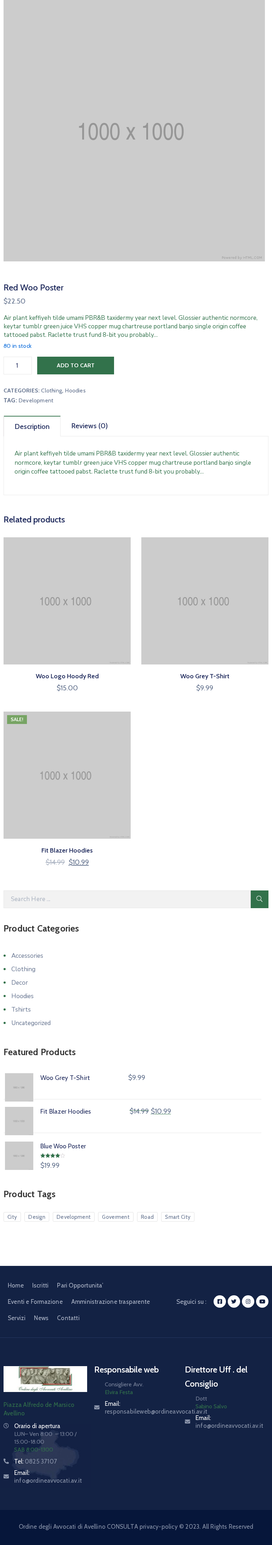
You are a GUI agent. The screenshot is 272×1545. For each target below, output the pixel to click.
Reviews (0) (89, 425)
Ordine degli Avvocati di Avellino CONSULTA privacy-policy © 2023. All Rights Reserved (136, 1526)
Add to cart (76, 365)
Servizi (17, 1318)
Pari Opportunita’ (80, 1285)
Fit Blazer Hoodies (67, 850)
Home (16, 1285)
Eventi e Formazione (35, 1301)
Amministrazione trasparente (110, 1301)
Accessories (27, 956)
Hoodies (75, 390)
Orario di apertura (37, 1426)
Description (32, 426)
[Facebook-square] (220, 1301)
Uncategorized (31, 1023)
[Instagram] (248, 1301)
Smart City (178, 1217)
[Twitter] (234, 1301)
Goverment (116, 1217)
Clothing (51, 390)
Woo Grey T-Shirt (205, 676)
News (41, 1318)
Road (147, 1217)
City (12, 1217)
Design (36, 1217)
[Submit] (259, 899)
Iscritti (40, 1285)
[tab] (32, 426)
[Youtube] (262, 1301)
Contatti (68, 1318)
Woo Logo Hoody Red (67, 676)
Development (35, 400)
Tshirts (21, 1010)
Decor (19, 983)
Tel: (35, 1461)
